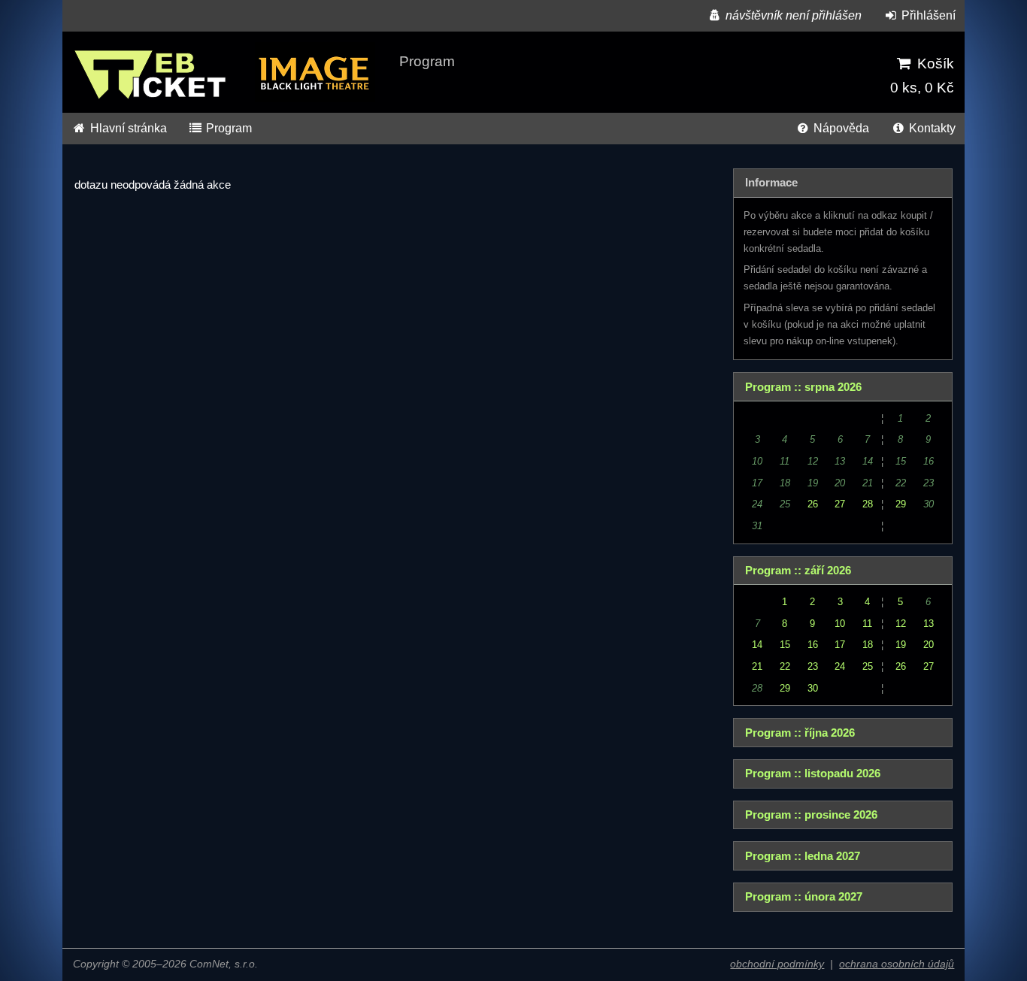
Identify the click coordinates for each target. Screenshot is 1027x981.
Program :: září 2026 (798, 571)
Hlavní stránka (127, 128)
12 (900, 623)
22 (785, 666)
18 (867, 644)
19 (900, 644)
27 (840, 504)
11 (867, 623)
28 (867, 504)
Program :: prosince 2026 (811, 815)
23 (812, 666)
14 (757, 644)
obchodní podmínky (777, 964)
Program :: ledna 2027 (802, 856)
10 (840, 623)
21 (757, 666)
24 (840, 666)
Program (227, 128)
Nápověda (839, 128)
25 (867, 666)
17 (840, 644)
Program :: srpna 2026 (803, 387)
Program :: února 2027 (803, 897)
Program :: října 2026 (800, 733)
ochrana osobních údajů (896, 964)
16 (812, 644)
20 (928, 644)
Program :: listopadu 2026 (812, 774)
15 (785, 644)
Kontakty (931, 128)
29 (900, 504)
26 (812, 504)
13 (928, 623)
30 (812, 688)
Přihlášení (927, 15)
